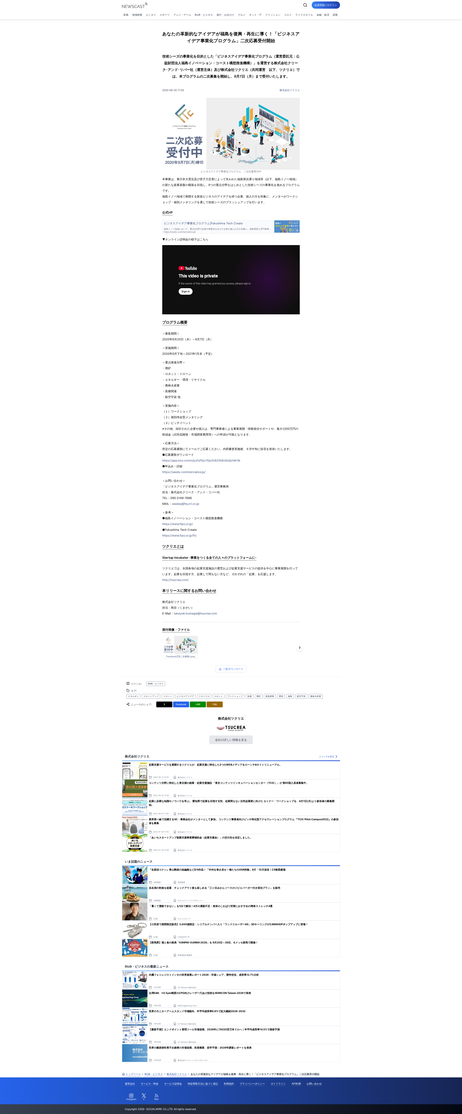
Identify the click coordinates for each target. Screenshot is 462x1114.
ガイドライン (278, 1083)
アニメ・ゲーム (182, 14)
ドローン (167, 696)
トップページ (133, 1074)
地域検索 (137, 14)
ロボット (218, 696)
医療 (249, 696)
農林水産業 (315, 696)
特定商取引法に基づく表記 (203, 1083)
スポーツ (165, 14)
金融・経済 (323, 14)
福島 (290, 696)
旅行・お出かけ (225, 14)
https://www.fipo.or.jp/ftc (179, 535)
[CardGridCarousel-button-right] (299, 647)
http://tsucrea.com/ (175, 580)
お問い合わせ (314, 1083)
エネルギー (133, 696)
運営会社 (130, 1083)
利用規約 (229, 1083)
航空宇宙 (301, 696)
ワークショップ (235, 696)
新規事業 (269, 696)
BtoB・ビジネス (204, 14)
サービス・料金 (149, 1083)
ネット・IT (255, 14)
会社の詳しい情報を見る (231, 740)
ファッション (272, 14)
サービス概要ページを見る (435, 1106)
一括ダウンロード (233, 668)
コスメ (288, 14)
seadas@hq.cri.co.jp (185, 504)
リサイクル (204, 696)
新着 (125, 14)
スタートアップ (151, 696)
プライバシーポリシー (252, 1083)
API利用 (296, 1083)
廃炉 (258, 696)
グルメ (241, 14)
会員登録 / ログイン (326, 4)
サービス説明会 (173, 1083)
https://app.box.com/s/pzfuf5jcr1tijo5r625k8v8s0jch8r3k (201, 460)
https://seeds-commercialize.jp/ (184, 472)
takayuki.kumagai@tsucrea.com (195, 613)
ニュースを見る (326, 756)
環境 (281, 696)
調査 (335, 14)
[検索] (305, 5)
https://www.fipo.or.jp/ (177, 524)
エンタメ (151, 14)
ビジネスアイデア (185, 696)
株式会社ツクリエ (290, 90)
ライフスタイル (304, 14)
